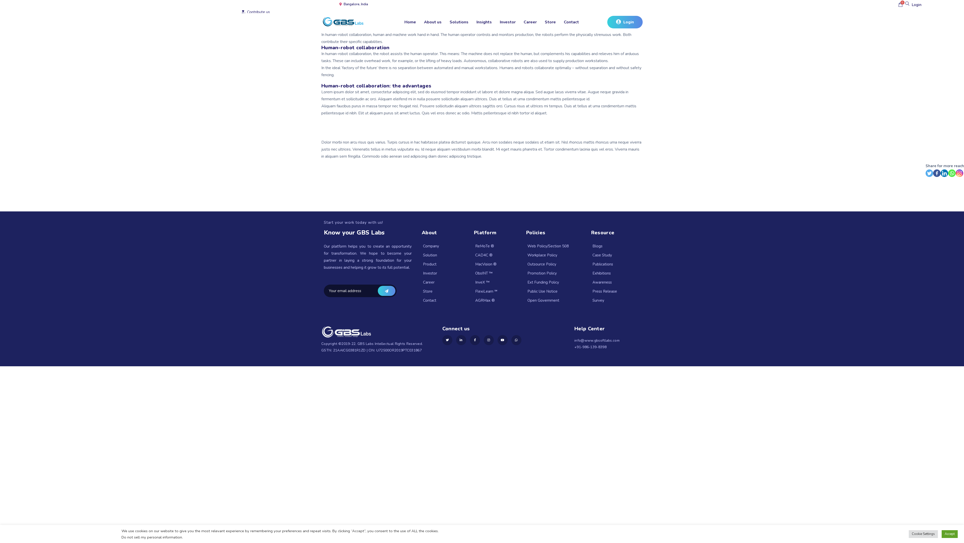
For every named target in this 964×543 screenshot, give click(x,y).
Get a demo (386, 291)
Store (550, 22)
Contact (571, 22)
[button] (625, 22)
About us (433, 22)
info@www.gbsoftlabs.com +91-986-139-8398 (597, 343)
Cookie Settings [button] (923, 534)
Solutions (459, 22)
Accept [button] (950, 534)
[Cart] (900, 4)
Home (410, 22)
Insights (484, 22)
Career (530, 22)
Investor (508, 22)
